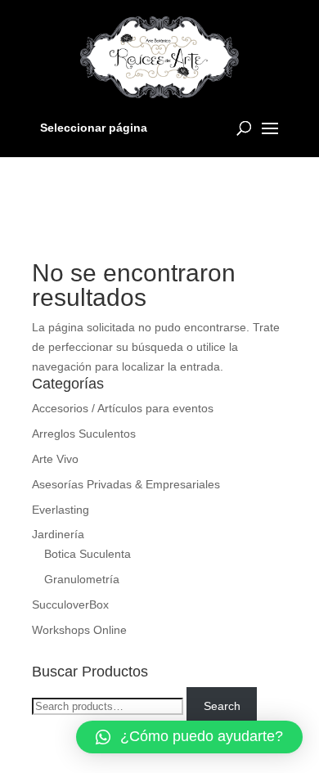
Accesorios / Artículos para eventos (122, 408)
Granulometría (81, 579)
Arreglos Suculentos (84, 433)
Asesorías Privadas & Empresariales (126, 484)
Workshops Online (79, 629)
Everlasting (60, 509)
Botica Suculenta (87, 553)
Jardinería (58, 534)
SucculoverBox (70, 604)
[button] (189, 737)
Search (222, 705)
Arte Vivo (55, 458)
